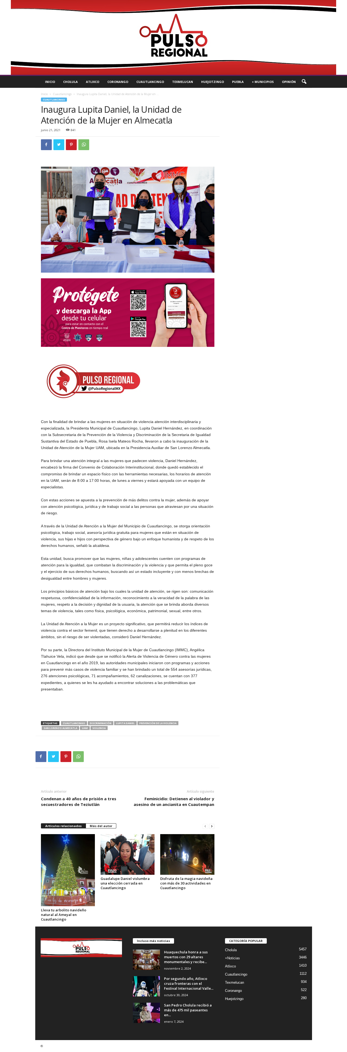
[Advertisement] (127, 707)
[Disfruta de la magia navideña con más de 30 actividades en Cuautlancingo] (187, 854)
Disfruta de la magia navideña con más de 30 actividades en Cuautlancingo (186, 883)
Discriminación (100, 723)
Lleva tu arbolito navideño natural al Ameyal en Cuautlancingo (63, 915)
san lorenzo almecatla (60, 728)
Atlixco (92, 82)
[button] (304, 82)
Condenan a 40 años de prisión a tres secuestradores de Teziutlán (78, 801)
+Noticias (232, 958)
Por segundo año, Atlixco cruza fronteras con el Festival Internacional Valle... (188, 983)
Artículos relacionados (63, 826)
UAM (85, 728)
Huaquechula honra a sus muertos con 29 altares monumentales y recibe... (186, 957)
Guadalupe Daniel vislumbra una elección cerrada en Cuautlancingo (125, 883)
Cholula (70, 82)
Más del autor (101, 826)
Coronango (117, 82)
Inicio (50, 82)
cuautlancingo (74, 723)
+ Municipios (263, 82)
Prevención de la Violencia (157, 723)
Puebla (238, 82)
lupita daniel (125, 723)
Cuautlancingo (150, 82)
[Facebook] (46, 144)
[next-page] (211, 826)
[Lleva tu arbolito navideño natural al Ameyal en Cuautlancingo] (68, 870)
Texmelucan (182, 82)
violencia (99, 728)
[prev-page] (205, 826)
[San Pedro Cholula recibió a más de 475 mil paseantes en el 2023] (146, 1013)
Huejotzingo (212, 82)
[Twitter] (58, 144)
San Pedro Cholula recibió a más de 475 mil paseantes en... (188, 1010)
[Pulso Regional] (173, 37)
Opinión (289, 82)
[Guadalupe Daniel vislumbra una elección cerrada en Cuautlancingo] (128, 854)
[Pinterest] (71, 144)
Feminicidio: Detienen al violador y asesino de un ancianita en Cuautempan (174, 801)
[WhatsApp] (83, 144)
